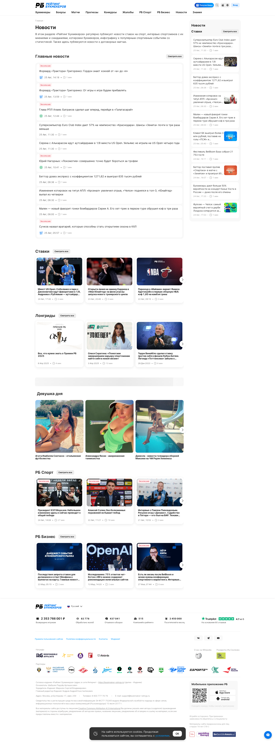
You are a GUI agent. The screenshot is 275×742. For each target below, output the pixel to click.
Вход (235, 5)
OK (177, 733)
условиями (162, 735)
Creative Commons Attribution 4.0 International (99, 708)
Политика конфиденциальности (81, 639)
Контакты (103, 639)
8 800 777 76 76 (100, 696)
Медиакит (115, 639)
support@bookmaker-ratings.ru (136, 696)
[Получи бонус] (211, 5)
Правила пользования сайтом (49, 639)
